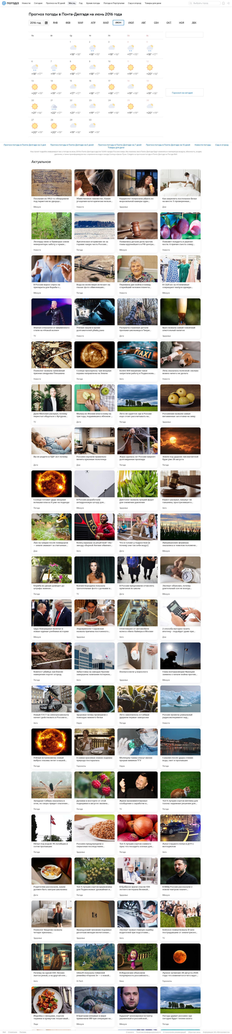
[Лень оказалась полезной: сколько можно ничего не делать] (180, 361)
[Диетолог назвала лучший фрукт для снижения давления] (137, 490)
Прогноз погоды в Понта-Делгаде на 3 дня (25, 145)
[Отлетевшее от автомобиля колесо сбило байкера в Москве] (137, 619)
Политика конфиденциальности (148, 1032)
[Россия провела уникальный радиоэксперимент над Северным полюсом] (180, 705)
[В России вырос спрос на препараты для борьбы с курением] (51, 275)
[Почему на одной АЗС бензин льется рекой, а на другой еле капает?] (51, 964)
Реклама (23, 1032)
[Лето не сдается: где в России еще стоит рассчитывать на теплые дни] (137, 404)
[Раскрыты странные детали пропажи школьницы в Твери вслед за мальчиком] (137, 318)
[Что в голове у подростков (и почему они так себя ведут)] (137, 533)
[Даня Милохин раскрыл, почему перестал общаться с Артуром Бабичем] (51, 404)
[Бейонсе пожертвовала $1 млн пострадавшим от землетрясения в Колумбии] (180, 921)
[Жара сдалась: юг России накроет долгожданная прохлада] (137, 447)
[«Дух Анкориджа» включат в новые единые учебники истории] (51, 619)
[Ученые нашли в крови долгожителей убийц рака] (94, 318)
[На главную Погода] (12, 3)
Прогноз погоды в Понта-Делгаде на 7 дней (119, 145)
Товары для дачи (116, 147)
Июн (118, 23)
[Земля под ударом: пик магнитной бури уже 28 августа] (180, 447)
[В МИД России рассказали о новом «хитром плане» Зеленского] (180, 878)
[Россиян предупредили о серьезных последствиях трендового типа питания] (94, 835)
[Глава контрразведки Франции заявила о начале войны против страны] (180, 662)
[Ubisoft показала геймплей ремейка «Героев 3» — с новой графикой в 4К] (94, 964)
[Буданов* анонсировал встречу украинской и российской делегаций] (137, 1007)
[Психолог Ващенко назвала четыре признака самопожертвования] (51, 921)
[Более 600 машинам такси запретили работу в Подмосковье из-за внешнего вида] (137, 361)
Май (106, 23)
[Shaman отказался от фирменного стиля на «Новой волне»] (51, 318)
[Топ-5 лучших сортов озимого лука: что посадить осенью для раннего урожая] (137, 835)
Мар (80, 23)
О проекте (130, 1032)
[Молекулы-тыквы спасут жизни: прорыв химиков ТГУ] (137, 748)
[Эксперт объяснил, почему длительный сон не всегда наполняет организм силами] (180, 576)
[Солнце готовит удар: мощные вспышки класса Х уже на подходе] (51, 490)
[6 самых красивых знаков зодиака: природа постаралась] (94, 748)
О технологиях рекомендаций (174, 1032)
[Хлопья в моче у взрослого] (137, 662)
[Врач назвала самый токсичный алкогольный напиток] (180, 318)
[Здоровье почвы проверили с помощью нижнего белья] (94, 705)
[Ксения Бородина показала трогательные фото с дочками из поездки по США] (94, 576)
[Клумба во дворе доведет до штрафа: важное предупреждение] (51, 576)
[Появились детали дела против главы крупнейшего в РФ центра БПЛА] (137, 232)
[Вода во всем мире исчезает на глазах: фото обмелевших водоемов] (94, 275)
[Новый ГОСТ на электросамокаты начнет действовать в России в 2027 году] (51, 705)
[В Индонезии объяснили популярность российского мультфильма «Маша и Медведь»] (137, 964)
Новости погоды (203, 145)
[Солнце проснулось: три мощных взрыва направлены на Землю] (94, 361)
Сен (156, 23)
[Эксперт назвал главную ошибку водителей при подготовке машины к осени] (137, 921)
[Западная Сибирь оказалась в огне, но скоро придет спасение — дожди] (51, 792)
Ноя (181, 23)
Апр (93, 23)
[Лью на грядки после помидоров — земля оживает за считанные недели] (51, 533)
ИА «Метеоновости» (222, 1032)
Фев (68, 23)
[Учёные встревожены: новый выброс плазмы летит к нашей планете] (51, 748)
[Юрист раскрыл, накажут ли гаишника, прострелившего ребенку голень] (180, 490)
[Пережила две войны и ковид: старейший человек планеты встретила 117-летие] (137, 275)
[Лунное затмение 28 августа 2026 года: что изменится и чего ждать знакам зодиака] (180, 964)
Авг (144, 23)
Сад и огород (221, 145)
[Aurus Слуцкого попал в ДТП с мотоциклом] (180, 835)
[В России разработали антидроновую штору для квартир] (94, 490)
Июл (131, 23)
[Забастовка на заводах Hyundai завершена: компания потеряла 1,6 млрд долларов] (94, 662)
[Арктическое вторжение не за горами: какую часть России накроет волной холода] (94, 232)
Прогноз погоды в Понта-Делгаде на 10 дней (168, 145)
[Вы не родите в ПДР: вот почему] (51, 447)
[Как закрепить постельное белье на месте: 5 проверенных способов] (180, 189)
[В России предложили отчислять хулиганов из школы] (137, 576)
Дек (194, 23)
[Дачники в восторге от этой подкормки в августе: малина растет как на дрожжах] (94, 792)
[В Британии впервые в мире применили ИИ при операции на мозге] (94, 1007)
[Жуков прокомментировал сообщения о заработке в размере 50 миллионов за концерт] (137, 792)
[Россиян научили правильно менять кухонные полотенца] (94, 447)
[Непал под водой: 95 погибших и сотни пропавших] (51, 835)
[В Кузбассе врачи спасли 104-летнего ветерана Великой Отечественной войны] (137, 878)
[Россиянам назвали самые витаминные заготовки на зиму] (180, 404)
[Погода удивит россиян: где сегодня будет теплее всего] (180, 1007)
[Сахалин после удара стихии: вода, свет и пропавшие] (180, 748)
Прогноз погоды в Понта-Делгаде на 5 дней (72, 145)
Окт (168, 23)
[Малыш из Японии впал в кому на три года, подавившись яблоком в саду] (94, 404)
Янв (55, 23)
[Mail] (4, 3)
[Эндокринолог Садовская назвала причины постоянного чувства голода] (94, 619)
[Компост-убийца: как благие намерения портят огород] (51, 662)
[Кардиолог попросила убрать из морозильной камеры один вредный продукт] (137, 189)
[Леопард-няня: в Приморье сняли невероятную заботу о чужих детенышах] (51, 232)
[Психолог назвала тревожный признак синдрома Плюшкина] (51, 361)
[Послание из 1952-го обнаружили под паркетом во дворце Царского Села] (51, 189)
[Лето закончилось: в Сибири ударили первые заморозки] (137, 705)
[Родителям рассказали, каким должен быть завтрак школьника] (51, 878)
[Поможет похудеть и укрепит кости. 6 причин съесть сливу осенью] (180, 232)
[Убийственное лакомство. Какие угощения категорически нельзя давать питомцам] (94, 189)
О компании (12, 1032)
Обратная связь (194, 1032)
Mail (4, 1032)
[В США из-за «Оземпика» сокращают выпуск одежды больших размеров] (180, 275)
